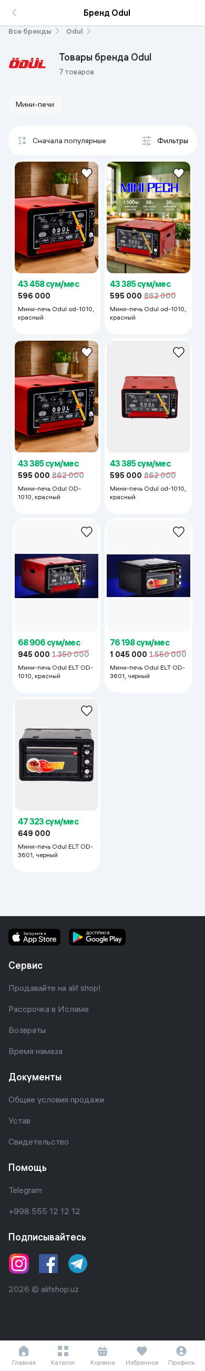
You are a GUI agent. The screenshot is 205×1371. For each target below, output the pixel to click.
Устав (19, 1120)
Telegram (25, 1190)
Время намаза (35, 1051)
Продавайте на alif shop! (54, 987)
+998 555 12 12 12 (44, 1211)
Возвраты (27, 1030)
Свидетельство (38, 1141)
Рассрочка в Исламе (48, 1009)
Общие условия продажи (56, 1099)
